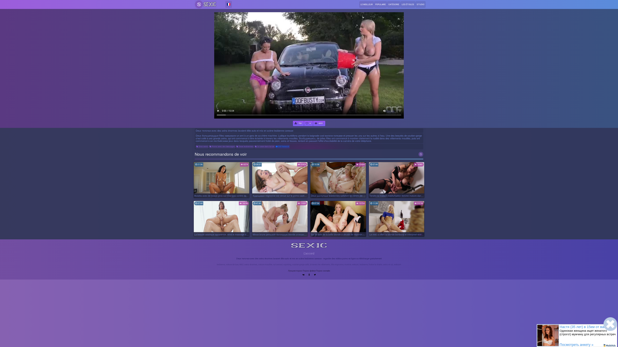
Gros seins (203, 147)
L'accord (309, 253)
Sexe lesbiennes (245, 147)
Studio (420, 4)
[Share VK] (303, 274)
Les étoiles (408, 4)
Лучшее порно (295, 271)
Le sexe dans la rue (265, 147)
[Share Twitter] (315, 274)
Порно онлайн (323, 271)
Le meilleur (366, 4)
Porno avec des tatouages (223, 147)
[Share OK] (309, 274)
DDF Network (283, 147)
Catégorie (393, 4)
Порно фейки (309, 271)
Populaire (380, 4)
